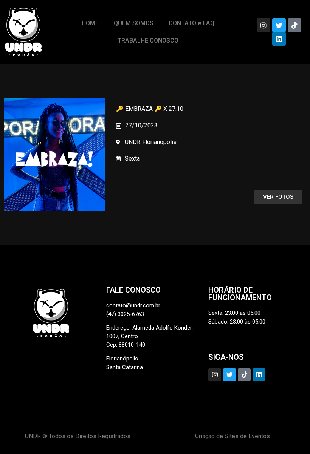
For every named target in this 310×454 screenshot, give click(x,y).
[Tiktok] (294, 25)
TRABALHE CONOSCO (148, 40)
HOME (90, 23)
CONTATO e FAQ (191, 23)
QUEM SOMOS (133, 23)
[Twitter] (279, 25)
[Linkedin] (279, 39)
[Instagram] (263, 25)
